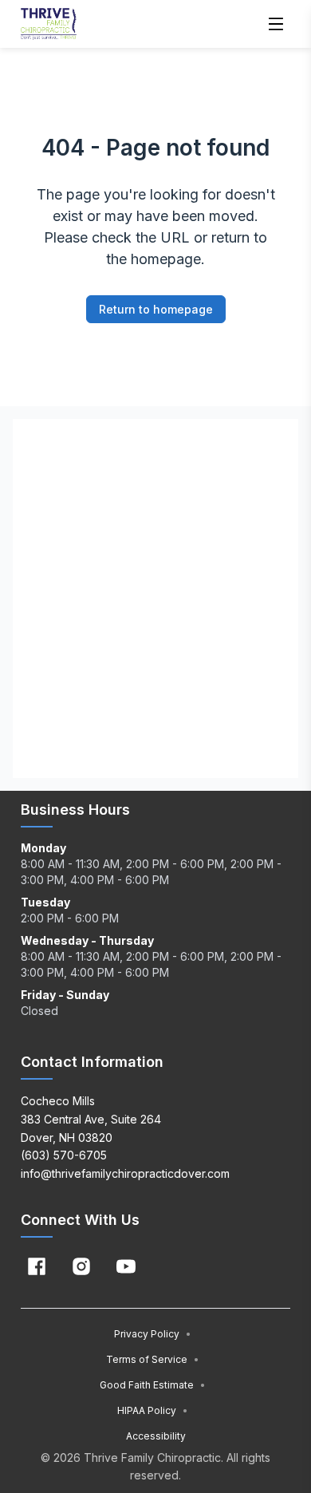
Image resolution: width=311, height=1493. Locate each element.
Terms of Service (152, 1359)
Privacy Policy (152, 1334)
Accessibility (156, 1436)
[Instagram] (81, 1266)
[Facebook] (37, 1266)
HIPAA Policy (152, 1410)
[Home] (49, 24)
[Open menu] (276, 24)
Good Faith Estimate (153, 1385)
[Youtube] (126, 1266)
